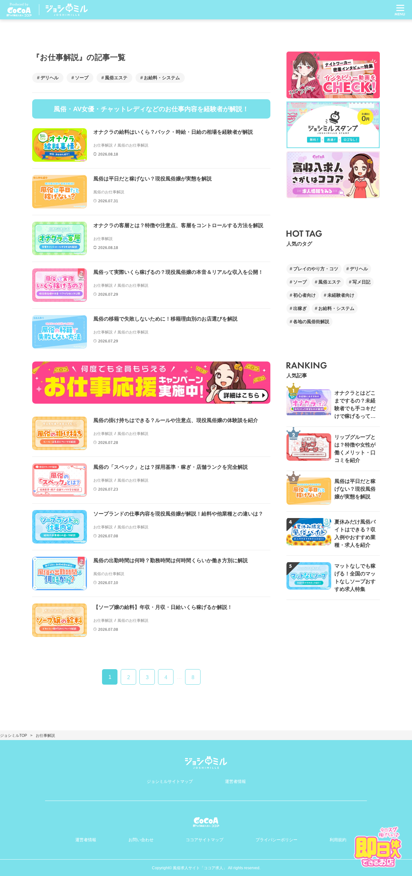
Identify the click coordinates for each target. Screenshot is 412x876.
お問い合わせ (141, 839)
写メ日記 (361, 281)
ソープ (82, 77)
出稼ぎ (300, 308)
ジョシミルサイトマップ (170, 781)
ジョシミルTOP (13, 735)
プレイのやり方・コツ (315, 268)
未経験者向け (340, 295)
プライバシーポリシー (276, 839)
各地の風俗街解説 (311, 321)
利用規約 (338, 839)
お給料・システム (162, 77)
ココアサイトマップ (204, 839)
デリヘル (50, 77)
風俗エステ (116, 77)
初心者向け (304, 295)
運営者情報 (235, 781)
